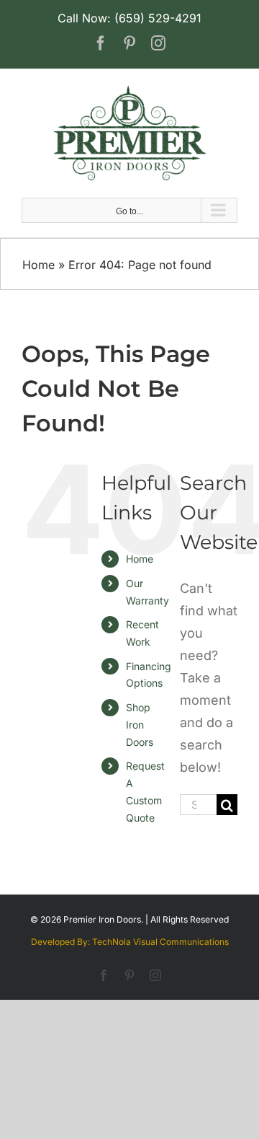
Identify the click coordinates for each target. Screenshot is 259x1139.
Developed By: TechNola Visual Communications (130, 941)
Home (38, 265)
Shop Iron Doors (139, 724)
